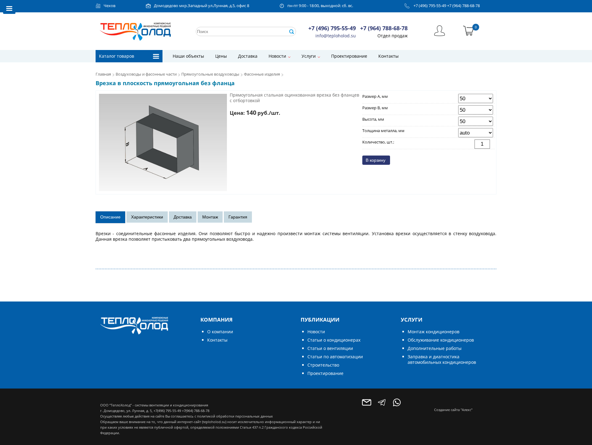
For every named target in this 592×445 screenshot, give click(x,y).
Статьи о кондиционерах (333, 340)
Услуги (309, 56)
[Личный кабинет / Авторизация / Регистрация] (439, 30)
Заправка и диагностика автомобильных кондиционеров (442, 359)
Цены (221, 56)
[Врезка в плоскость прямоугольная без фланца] (163, 142)
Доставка (247, 56)
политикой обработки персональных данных (235, 416)
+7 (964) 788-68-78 (463, 5)
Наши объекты (188, 56)
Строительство (323, 365)
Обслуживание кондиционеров (441, 340)
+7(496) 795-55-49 (167, 410)
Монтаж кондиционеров (433, 332)
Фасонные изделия (262, 74)
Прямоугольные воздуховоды (210, 74)
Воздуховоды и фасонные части (146, 74)
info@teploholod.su (335, 36)
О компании (220, 332)
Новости (277, 56)
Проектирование (349, 56)
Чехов (109, 5)
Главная (103, 74)
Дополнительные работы (435, 348)
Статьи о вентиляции (330, 348)
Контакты (388, 56)
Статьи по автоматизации (335, 357)
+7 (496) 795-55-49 (429, 5)
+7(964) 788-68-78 (195, 410)
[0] (468, 30)
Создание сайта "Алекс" (453, 409)
